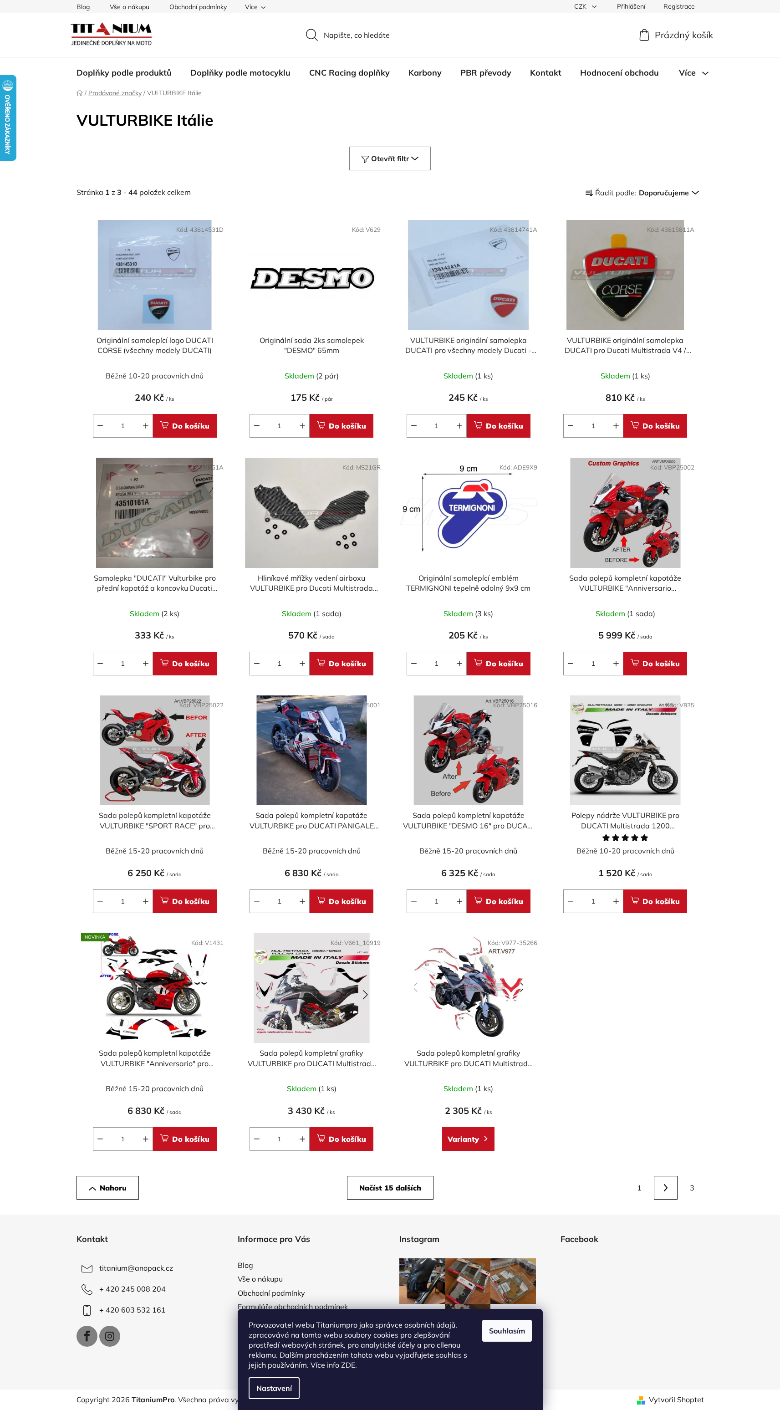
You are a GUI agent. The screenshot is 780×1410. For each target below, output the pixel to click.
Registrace (679, 6)
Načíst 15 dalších (390, 1187)
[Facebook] (86, 1336)
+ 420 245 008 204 (132, 1288)
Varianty (463, 1139)
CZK (581, 6)
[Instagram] (109, 1336)
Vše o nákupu (129, 7)
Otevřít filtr (390, 158)
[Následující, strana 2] (666, 1188)
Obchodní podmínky (198, 7)
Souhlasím (507, 1330)
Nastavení (274, 1388)
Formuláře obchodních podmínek (293, 1306)
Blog (83, 7)
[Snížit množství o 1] (100, 425)
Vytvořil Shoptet (676, 1399)
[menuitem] (124, 72)
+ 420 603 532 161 (132, 1309)
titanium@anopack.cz (136, 1267)
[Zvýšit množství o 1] (146, 425)
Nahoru (113, 1187)
